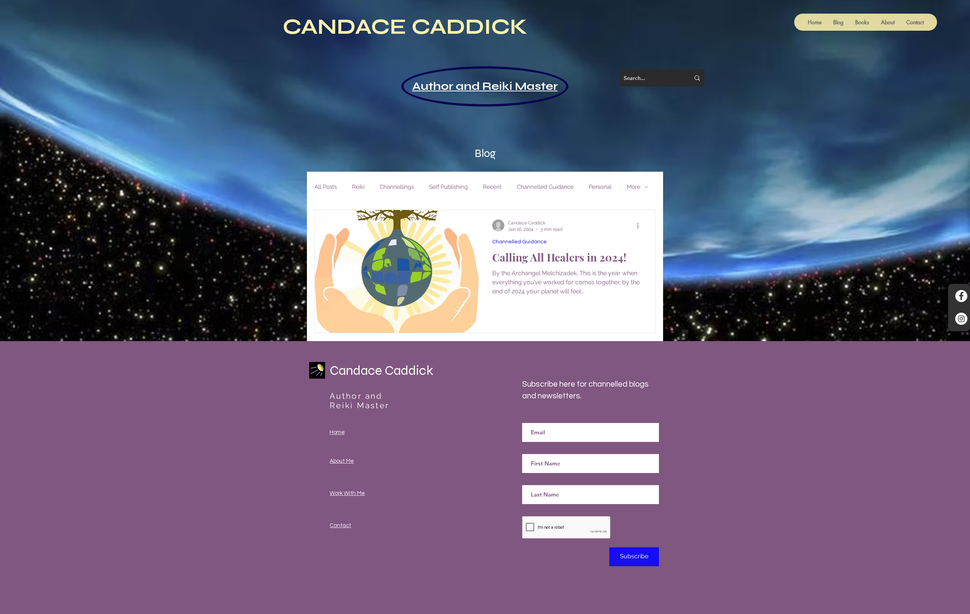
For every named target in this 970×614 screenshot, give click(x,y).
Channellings (397, 186)
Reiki (358, 186)
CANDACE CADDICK (405, 27)
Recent (492, 186)
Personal (600, 186)
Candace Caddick (381, 371)
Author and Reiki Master (485, 86)
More (633, 186)
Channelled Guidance (545, 186)
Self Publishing (448, 186)
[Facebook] (961, 296)
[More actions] (640, 225)
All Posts (325, 186)
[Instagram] (961, 319)
